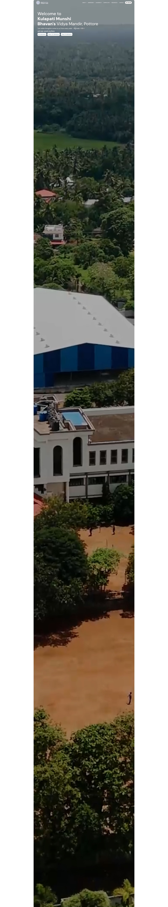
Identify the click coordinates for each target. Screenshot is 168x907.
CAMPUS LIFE (106, 2)
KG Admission (42, 34)
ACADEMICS (98, 2)
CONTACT (121, 2)
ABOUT (84, 2)
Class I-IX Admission (53, 34)
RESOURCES (114, 2)
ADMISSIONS (90, 2)
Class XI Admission (66, 34)
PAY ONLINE (128, 2)
